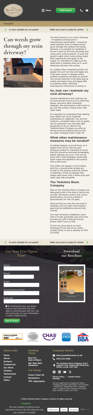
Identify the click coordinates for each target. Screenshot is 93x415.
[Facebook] (54, 372)
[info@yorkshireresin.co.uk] (87, 10)
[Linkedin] (59, 372)
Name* (7, 265)
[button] (46, 10)
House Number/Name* (14, 290)
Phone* (7, 273)
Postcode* (8, 298)
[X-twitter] (70, 372)
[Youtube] (64, 372)
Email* (7, 282)
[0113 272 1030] (82, 10)
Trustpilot (8, 23)
